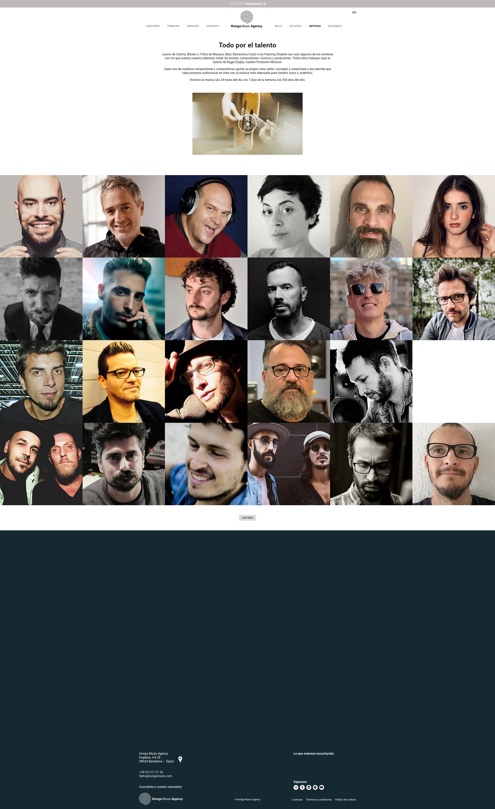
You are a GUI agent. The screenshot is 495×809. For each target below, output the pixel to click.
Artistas (315, 26)
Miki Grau (14, 268)
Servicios (193, 26)
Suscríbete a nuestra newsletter (160, 787)
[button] (247, 123)
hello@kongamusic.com (155, 776)
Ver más (247, 517)
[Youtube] (321, 787)
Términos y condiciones (319, 799)
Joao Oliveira (182, 351)
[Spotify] (315, 787)
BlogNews (335, 26)
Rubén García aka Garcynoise (32, 186)
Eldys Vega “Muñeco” (107, 351)
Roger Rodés (235, 62)
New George (99, 268)
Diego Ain (14, 351)
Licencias (297, 799)
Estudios (295, 26)
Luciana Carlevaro (269, 186)
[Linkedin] (308, 787)
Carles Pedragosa (351, 433)
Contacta (213, 26)
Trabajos (173, 26)
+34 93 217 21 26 (151, 772)
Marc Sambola (431, 268)
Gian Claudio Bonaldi (354, 351)
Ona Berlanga (430, 186)
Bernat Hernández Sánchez (195, 186)
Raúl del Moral (348, 186)
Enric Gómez (181, 433)
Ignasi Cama (181, 268)
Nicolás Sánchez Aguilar (440, 433)
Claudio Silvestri (267, 268)
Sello (278, 26)
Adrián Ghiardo (349, 268)
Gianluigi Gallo (101, 433)
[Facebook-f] (302, 787)
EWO (9, 433)
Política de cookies (345, 799)
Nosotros (153, 26)
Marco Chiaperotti (434, 351)
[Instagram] (296, 787)
